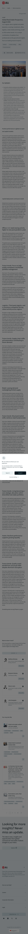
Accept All (20, 473)
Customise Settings (14, 477)
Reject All (8, 473)
